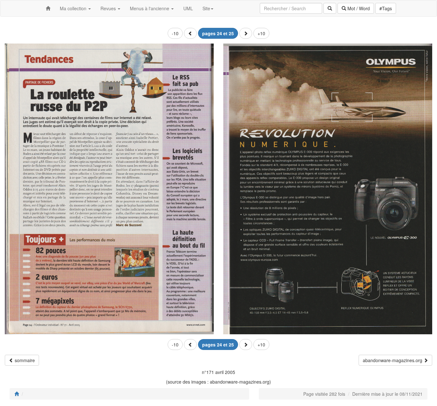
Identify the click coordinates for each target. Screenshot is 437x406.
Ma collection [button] (74, 8)
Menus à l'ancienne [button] (150, 8)
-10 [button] (175, 33)
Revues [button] (108, 8)
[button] (190, 33)
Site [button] (206, 8)
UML (188, 8)
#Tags (385, 8)
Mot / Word (358, 8)
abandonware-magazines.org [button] (393, 360)
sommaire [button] (24, 360)
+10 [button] (261, 33)
